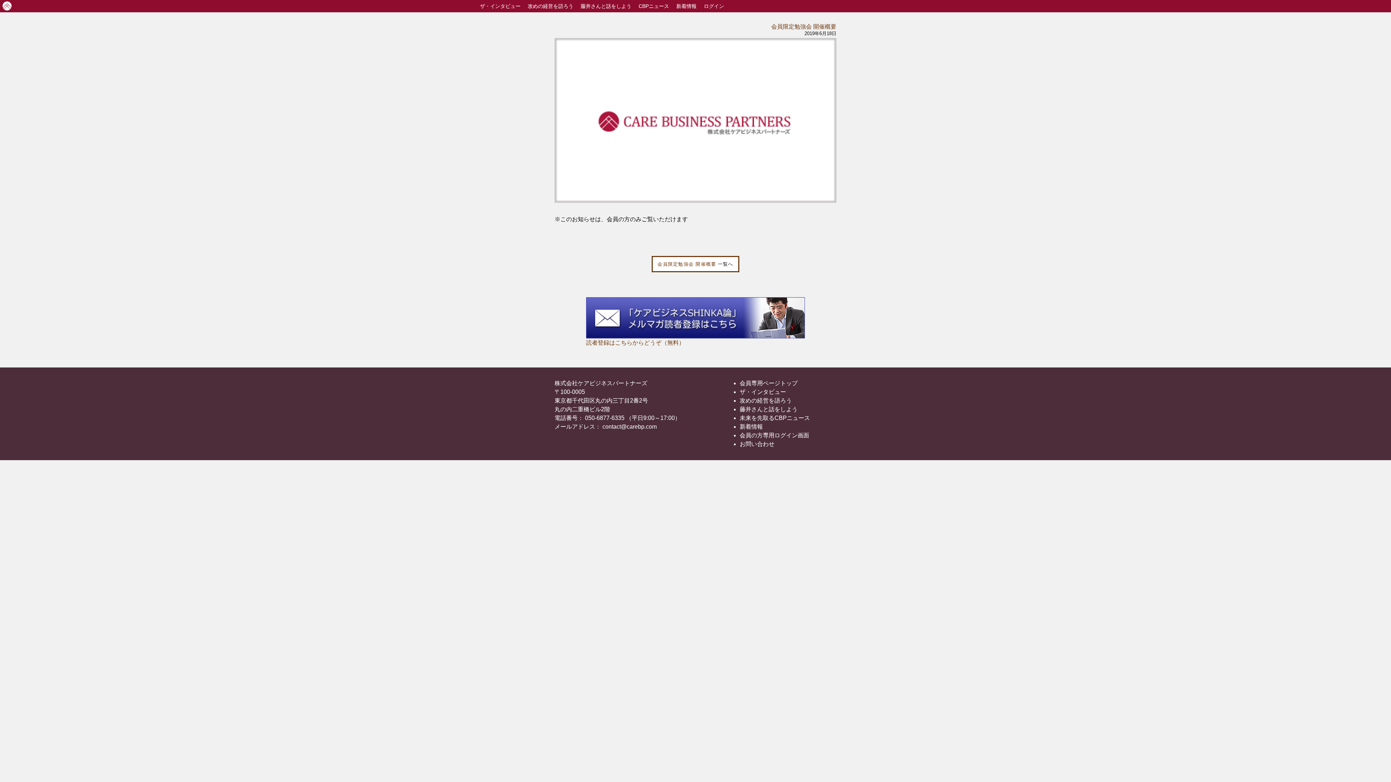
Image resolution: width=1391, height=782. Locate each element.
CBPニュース (654, 6)
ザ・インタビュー (763, 392)
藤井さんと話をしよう (606, 6)
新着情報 (686, 6)
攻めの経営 (550, 6)
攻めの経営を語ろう (766, 401)
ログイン (714, 6)
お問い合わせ (757, 444)
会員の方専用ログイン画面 (774, 435)
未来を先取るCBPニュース (775, 418)
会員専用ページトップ (769, 383)
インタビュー (500, 6)
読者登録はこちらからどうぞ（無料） (635, 343)
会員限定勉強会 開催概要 (803, 27)
